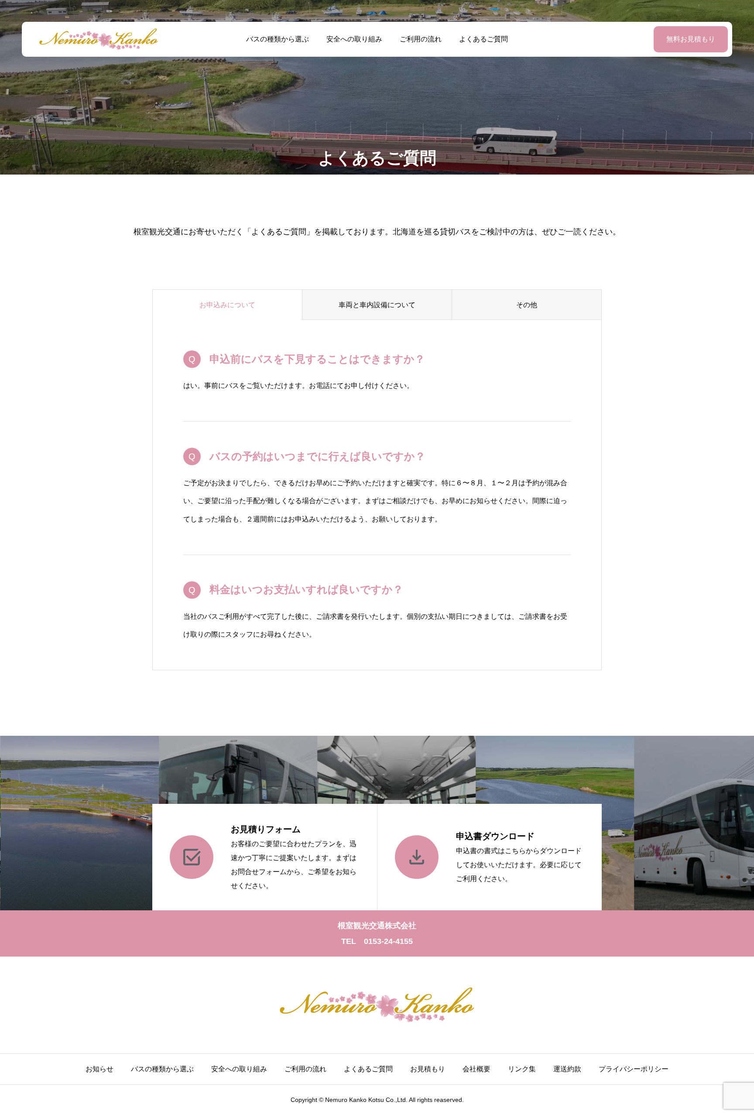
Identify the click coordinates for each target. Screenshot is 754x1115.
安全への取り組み (354, 39)
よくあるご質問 (483, 39)
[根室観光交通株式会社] (98, 39)
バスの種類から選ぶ (277, 39)
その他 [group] (526, 305)
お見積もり (427, 1069)
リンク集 (522, 1069)
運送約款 (567, 1069)
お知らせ (99, 1069)
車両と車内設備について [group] (377, 305)
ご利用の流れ (421, 39)
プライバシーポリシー (633, 1069)
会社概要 (476, 1069)
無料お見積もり (690, 39)
